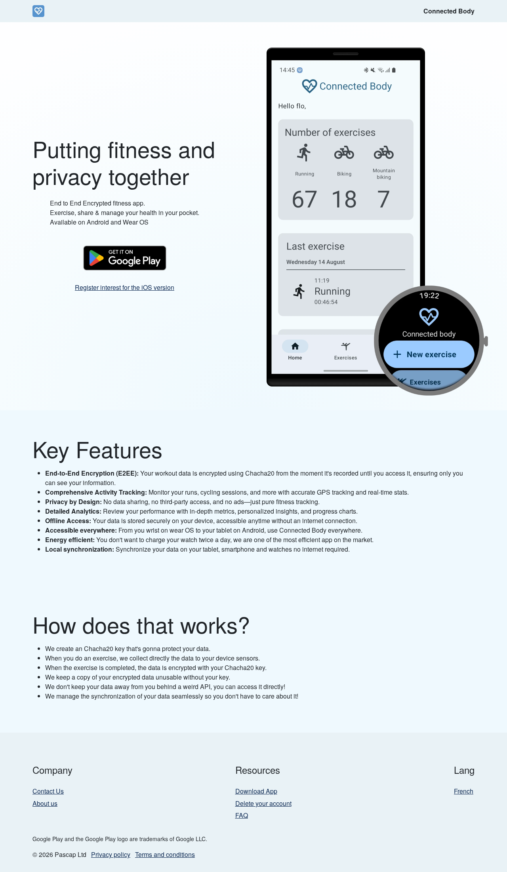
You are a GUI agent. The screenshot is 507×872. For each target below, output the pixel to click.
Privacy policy (110, 854)
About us (44, 803)
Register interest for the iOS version (124, 287)
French (463, 791)
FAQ (241, 815)
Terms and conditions (165, 854)
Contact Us (48, 791)
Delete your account (263, 803)
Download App (256, 791)
